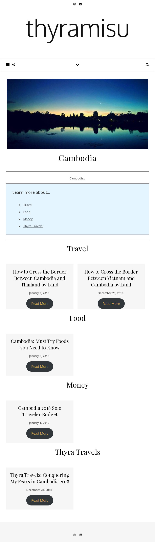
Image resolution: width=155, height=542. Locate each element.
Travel (27, 205)
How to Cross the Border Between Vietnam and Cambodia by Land (111, 278)
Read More (39, 303)
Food (26, 212)
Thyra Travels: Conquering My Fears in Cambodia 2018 (39, 478)
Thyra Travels (33, 226)
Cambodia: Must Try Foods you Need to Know (40, 344)
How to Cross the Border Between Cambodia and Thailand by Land (40, 278)
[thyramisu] (77, 29)
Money (28, 219)
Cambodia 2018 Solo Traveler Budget (39, 411)
